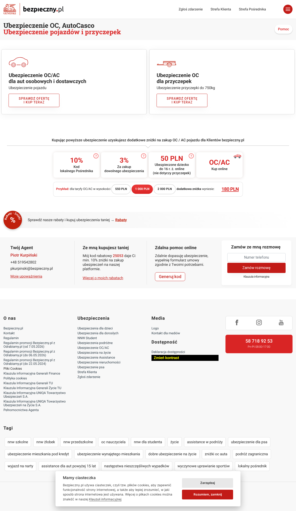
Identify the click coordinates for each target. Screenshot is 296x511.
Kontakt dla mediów (165, 333)
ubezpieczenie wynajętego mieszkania (108, 454)
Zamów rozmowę (256, 268)
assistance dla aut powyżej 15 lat (69, 466)
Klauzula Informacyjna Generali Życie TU (32, 388)
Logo (155, 328)
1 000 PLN (142, 189)
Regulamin (11, 338)
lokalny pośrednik (252, 466)
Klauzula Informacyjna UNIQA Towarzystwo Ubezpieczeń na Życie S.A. (34, 403)
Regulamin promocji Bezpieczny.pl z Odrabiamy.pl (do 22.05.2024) (29, 362)
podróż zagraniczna (252, 454)
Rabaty (121, 220)
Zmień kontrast (166, 358)
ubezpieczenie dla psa (249, 442)
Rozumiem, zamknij (208, 494)
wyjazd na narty (20, 466)
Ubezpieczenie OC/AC (93, 348)
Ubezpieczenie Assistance (96, 357)
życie (174, 442)
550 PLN (121, 189)
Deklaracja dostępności (168, 352)
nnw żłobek (45, 442)
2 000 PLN (164, 189)
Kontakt (9, 333)
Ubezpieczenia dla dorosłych (97, 333)
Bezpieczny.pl (13, 328)
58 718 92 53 (258, 341)
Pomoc (283, 29)
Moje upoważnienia (26, 276)
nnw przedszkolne (78, 442)
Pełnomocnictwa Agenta (21, 410)
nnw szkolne (18, 442)
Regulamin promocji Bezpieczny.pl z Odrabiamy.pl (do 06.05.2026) (29, 353)
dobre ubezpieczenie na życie (172, 454)
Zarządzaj (207, 483)
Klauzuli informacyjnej (105, 499)
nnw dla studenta (148, 442)
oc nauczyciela (113, 442)
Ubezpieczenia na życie (94, 353)
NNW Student (87, 338)
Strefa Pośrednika (252, 9)
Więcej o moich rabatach (103, 278)
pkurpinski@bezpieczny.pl (31, 268)
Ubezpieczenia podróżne (95, 343)
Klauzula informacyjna (256, 277)
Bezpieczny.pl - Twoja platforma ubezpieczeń (33, 9)
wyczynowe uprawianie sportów (204, 466)
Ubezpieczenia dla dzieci (95, 328)
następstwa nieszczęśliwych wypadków (136, 466)
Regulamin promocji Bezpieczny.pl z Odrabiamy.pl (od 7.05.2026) (29, 345)
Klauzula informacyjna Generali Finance (31, 373)
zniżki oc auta (216, 454)
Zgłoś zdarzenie (191, 9)
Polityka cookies (15, 378)
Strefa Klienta (221, 9)
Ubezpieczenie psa (90, 367)
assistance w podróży (205, 442)
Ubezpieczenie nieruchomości (98, 362)
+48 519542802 (23, 262)
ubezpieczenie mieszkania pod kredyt (38, 454)
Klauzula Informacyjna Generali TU (28, 383)
